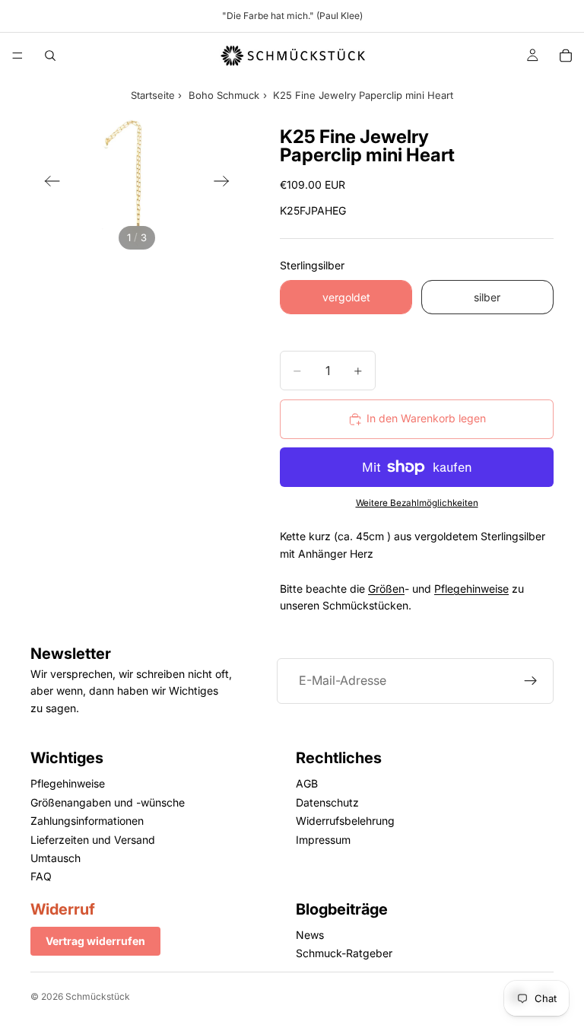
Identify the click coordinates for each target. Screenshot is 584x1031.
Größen (386, 588)
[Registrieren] (531, 681)
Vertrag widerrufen (95, 940)
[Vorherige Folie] (47, 183)
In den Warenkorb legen (426, 418)
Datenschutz (327, 802)
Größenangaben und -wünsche (107, 802)
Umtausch (55, 857)
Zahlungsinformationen (87, 820)
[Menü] (17, 55)
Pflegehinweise (471, 588)
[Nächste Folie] (226, 183)
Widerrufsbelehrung (345, 820)
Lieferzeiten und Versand (92, 838)
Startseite (153, 95)
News (310, 934)
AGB (307, 783)
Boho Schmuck (224, 95)
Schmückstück (97, 996)
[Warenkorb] (565, 55)
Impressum (323, 838)
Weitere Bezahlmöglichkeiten (417, 503)
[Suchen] (50, 55)
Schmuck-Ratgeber (344, 953)
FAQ (41, 876)
